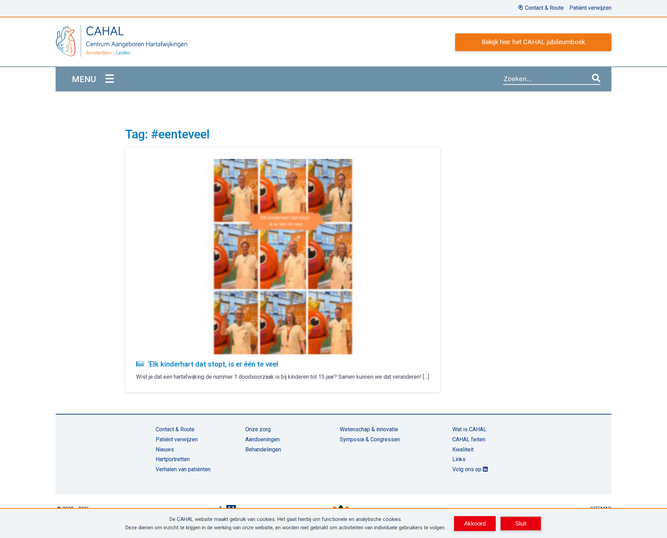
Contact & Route (544, 8)
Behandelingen (263, 449)
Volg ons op (467, 469)
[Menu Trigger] (109, 79)
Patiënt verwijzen (590, 8)
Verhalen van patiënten (183, 469)
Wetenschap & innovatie (369, 429)
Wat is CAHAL (469, 429)
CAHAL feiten (468, 439)
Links (459, 459)
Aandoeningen (262, 439)
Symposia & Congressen (370, 439)
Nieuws (165, 449)
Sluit (521, 523)
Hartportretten (173, 459)
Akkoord (475, 523)
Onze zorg (258, 429)
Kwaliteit (463, 449)
